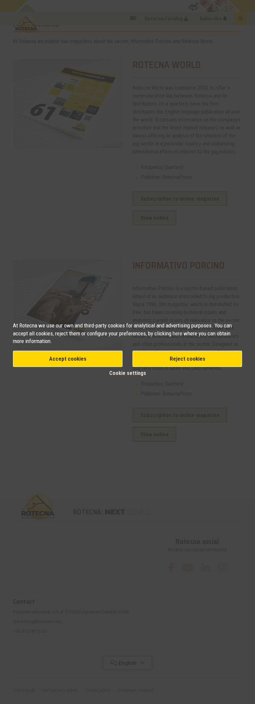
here (178, 333)
